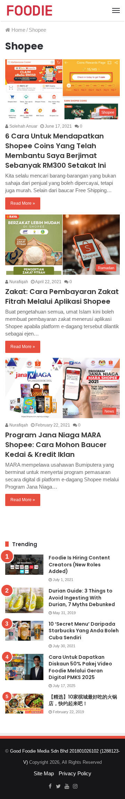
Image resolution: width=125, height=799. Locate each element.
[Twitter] (58, 787)
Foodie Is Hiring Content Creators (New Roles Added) (79, 564)
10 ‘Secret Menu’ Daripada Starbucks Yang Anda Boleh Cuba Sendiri (84, 630)
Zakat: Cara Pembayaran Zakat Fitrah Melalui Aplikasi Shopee (62, 296)
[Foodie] (29, 10)
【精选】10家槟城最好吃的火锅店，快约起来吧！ (83, 700)
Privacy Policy (75, 773)
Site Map (44, 773)
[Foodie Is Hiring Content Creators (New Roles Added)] (24, 565)
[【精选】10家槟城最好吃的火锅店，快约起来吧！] (24, 704)
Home (17, 30)
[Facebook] (50, 787)
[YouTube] (66, 787)
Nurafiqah (18, 281)
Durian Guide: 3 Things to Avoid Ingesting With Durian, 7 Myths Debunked (82, 597)
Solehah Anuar (23, 126)
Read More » (22, 203)
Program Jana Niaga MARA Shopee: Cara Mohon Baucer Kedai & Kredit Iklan (56, 444)
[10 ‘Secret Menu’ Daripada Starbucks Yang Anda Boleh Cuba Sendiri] (24, 631)
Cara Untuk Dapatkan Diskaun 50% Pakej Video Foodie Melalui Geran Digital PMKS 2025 (80, 667)
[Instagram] (75, 787)
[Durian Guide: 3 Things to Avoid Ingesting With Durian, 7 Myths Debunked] (24, 600)
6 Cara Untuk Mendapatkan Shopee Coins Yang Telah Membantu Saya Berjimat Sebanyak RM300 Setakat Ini (55, 150)
